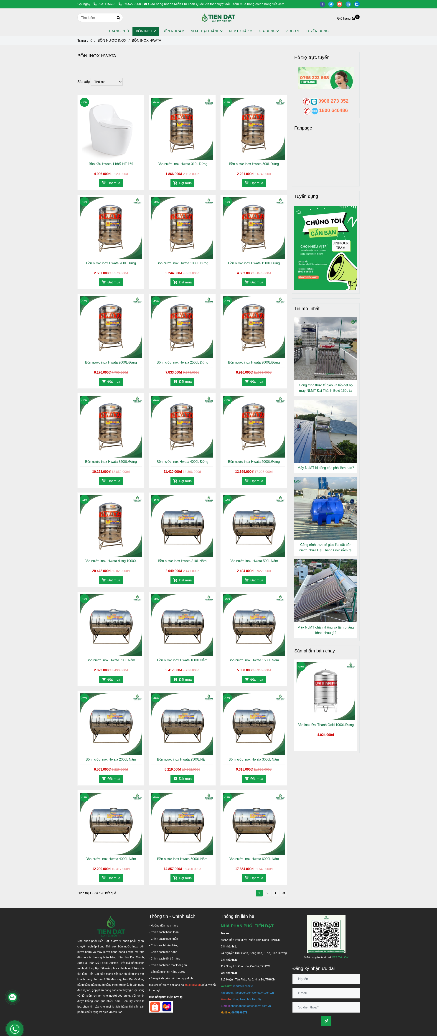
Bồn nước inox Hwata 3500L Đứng (111, 461)
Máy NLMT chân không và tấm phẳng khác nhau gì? (325, 630)
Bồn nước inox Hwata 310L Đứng (182, 164)
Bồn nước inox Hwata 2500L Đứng (182, 362)
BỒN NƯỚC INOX (112, 40)
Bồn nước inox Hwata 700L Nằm (110, 660)
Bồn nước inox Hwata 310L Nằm (182, 561)
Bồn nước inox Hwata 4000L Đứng (182, 461)
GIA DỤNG (268, 31)
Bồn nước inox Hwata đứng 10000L (110, 561)
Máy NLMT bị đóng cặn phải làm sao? (325, 468)
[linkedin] (350, 4)
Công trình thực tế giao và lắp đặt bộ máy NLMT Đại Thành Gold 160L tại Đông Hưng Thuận (326, 388)
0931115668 (107, 4)
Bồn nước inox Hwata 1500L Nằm (254, 660)
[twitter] (332, 4)
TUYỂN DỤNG (317, 31)
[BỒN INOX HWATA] (218, 17)
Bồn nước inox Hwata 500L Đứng (254, 164)
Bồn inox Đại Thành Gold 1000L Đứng (325, 725)
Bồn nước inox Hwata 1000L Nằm (182, 660)
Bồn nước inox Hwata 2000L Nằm (111, 759)
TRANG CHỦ (119, 31)
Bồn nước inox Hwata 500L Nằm (253, 561)
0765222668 (132, 4)
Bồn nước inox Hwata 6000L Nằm (254, 859)
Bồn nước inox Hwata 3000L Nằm (254, 759)
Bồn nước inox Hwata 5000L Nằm (182, 859)
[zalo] (358, 4)
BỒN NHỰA (172, 31)
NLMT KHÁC (239, 31)
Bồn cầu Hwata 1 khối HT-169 (111, 164)
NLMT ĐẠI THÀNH (205, 31)
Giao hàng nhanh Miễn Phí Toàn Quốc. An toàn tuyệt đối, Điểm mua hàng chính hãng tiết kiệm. (216, 4)
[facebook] (324, 4)
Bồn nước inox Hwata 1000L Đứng (182, 263)
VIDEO (291, 31)
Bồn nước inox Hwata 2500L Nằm (182, 759)
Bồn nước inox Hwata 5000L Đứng (254, 461)
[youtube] (341, 4)
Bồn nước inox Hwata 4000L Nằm (111, 859)
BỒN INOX (145, 31)
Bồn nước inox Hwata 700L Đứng (111, 263)
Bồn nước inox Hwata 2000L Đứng (111, 362)
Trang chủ (84, 40)
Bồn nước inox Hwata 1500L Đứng (254, 263)
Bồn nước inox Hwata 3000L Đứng (254, 362)
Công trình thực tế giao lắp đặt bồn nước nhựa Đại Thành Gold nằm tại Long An (325, 548)
